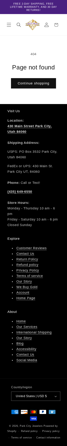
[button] (9, 25)
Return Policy (27, 259)
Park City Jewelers (31, 426)
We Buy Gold (27, 287)
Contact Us (25, 253)
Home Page (25, 298)
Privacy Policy (27, 270)
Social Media (26, 360)
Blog (20, 343)
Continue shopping (33, 83)
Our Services (26, 327)
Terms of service (29, 276)
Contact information (48, 437)
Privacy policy (51, 431)
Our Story (24, 281)
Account (22, 292)
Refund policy (27, 265)
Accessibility (26, 349)
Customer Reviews (31, 248)
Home (21, 321)
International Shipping (34, 332)
